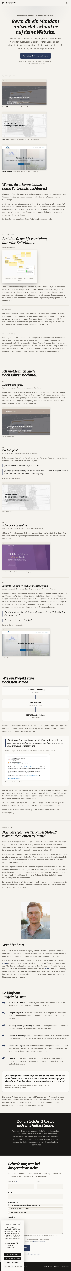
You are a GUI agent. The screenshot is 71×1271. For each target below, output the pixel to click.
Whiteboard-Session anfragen (35, 56)
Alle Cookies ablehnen (12, 1258)
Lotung (5, 963)
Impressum (57, 1266)
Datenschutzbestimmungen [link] (13, 1266)
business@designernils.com (31, 1254)
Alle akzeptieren (12, 1254)
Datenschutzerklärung (39, 1241)
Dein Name (12, 1182)
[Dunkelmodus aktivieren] (67, 3)
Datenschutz (65, 1266)
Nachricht (11, 1217)
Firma (38, 1182)
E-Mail (11, 1192)
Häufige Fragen (47, 1266)
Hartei (46, 969)
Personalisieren (12, 1262)
